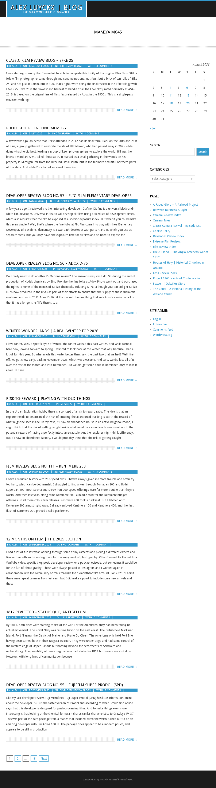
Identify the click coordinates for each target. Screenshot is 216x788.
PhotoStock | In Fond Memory (36, 128)
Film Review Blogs (70, 65)
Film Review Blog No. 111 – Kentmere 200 (46, 466)
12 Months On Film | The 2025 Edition (43, 539)
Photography (61, 133)
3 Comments (104, 65)
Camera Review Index (167, 215)
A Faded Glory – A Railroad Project (175, 204)
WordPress (126, 779)
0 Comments (98, 336)
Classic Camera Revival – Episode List (177, 225)
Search (155, 145)
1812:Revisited (70, 617)
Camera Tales (161, 220)
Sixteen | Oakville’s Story (169, 283)
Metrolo (104, 779)
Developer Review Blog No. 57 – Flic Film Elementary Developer (69, 195)
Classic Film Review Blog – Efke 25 (39, 60)
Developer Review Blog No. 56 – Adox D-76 (47, 263)
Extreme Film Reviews (167, 241)
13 (188, 95)
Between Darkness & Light (170, 210)
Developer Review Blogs (69, 201)
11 (171, 95)
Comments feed (163, 329)
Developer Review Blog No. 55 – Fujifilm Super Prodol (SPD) (64, 685)
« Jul (152, 128)
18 (34, 758)
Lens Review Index (165, 273)
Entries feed (160, 324)
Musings (66, 404)
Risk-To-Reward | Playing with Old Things (48, 398)
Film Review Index (164, 246)
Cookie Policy (161, 231)
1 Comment (92, 133)
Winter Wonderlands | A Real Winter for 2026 (52, 331)
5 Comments (104, 471)
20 (188, 103)
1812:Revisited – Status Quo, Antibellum (46, 612)
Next (44, 758)
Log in (157, 319)
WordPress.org (162, 334)
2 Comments (113, 690)
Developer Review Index (168, 236)
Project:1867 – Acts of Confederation (177, 278)
